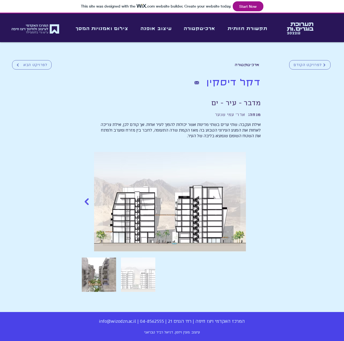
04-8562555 (152, 321)
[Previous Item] (87, 201)
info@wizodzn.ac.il (117, 321)
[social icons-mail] (196, 82)
